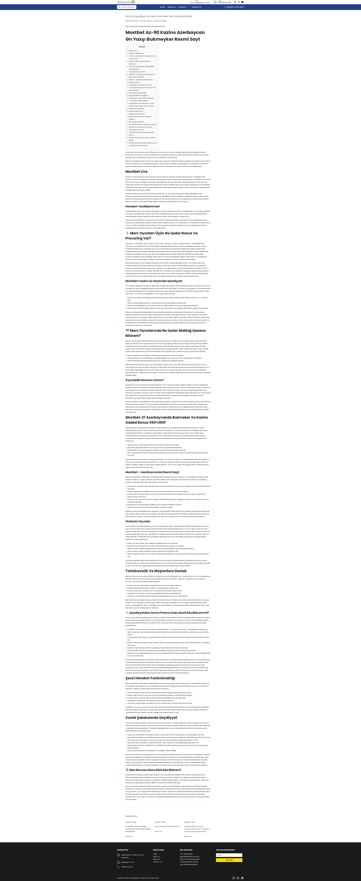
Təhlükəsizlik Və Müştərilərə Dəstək (140, 85)
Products (182, 7)
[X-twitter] (238, 2)
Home (162, 7)
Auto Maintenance (186, 854)
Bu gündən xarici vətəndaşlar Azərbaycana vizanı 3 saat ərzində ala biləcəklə (138, 829)
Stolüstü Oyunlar (134, 82)
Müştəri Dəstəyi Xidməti (136, 109)
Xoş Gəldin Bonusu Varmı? (137, 72)
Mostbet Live (133, 51)
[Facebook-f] (235, 2)
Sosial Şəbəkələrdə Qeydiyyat (138, 95)
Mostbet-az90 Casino (136, 111)
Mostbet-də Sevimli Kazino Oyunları (140, 127)
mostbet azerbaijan (160, 21)
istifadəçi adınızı (183, 201)
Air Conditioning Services (189, 864)
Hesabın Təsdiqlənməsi (136, 53)
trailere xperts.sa (147, 21)
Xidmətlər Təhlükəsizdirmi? (139, 101)
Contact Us (196, 7)
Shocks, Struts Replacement (190, 859)
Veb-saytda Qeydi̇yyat (136, 122)
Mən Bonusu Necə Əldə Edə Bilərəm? (142, 98)
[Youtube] (242, 2)
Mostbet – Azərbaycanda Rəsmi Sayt (141, 80)
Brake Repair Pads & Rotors (189, 857)
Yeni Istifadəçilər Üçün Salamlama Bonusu (142, 124)
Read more (129, 836)
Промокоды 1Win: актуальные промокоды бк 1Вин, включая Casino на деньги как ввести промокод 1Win (197, 829)
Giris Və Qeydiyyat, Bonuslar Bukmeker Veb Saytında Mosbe (159, 16)
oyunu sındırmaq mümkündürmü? (167, 826)
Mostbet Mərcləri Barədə (137, 114)
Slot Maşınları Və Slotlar (136, 130)
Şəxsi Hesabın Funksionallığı (137, 93)
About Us (171, 7)
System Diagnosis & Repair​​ (189, 862)
